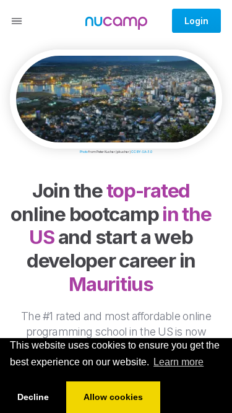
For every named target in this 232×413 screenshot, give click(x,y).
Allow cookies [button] (113, 397)
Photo (84, 152)
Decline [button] (33, 397)
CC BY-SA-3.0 (141, 152)
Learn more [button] (178, 362)
